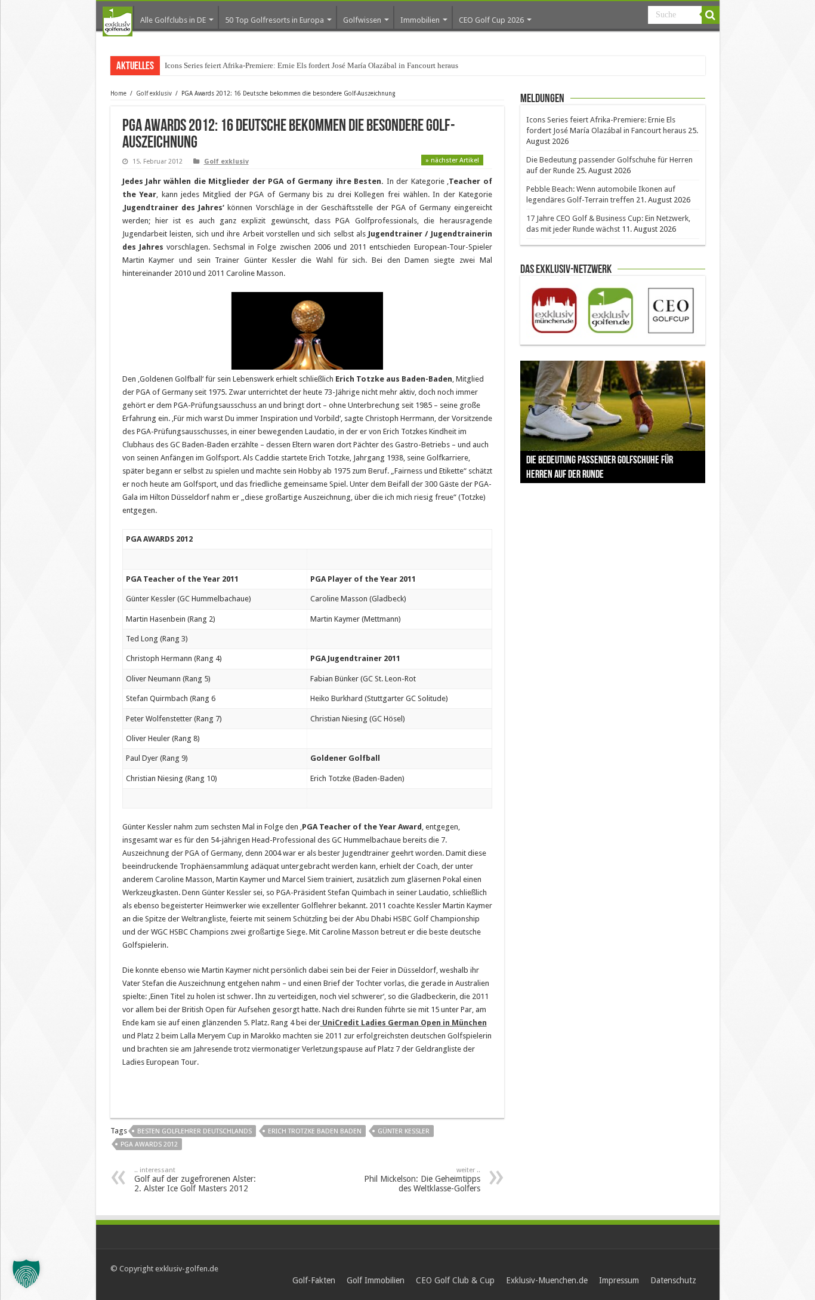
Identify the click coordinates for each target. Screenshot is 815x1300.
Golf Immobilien (376, 1280)
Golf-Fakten (313, 1280)
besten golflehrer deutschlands (194, 1131)
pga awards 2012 (149, 1144)
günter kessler (404, 1131)
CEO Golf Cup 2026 (491, 20)
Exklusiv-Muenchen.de (547, 1280)
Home (118, 93)
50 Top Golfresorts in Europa (274, 20)
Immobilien (420, 20)
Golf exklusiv (154, 93)
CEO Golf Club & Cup (455, 1280)
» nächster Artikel (452, 160)
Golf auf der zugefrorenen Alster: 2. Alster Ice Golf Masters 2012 (195, 1179)
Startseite (117, 21)
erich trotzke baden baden (315, 1131)
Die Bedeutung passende (205, 65)
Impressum (619, 1280)
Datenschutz (673, 1280)
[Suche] (711, 15)
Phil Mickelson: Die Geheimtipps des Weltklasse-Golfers (422, 1179)
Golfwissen (362, 20)
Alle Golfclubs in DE (173, 20)
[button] (26, 1273)
